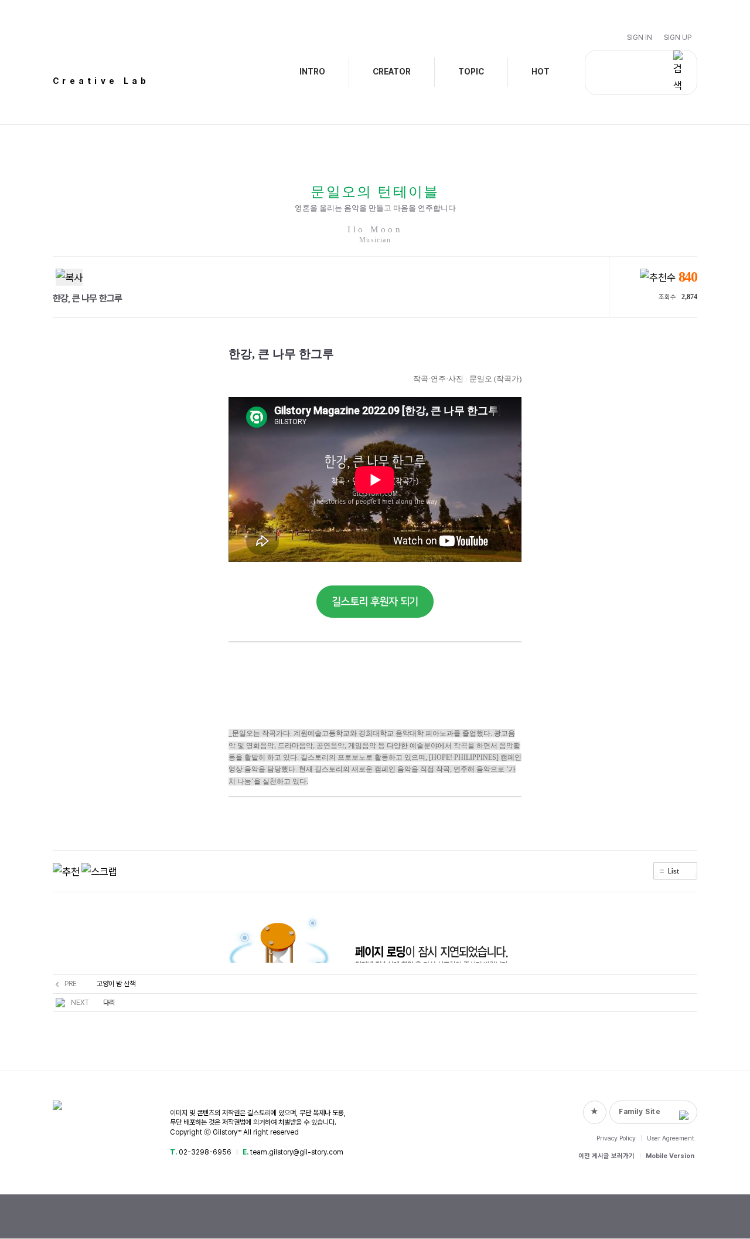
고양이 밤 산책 (116, 984)
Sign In (639, 37)
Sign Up (677, 37)
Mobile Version (670, 1156)
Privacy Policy (616, 1138)
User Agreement (670, 1138)
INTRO (312, 71)
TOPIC (471, 71)
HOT (540, 71)
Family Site (640, 1112)
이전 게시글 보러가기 (606, 1156)
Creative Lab (101, 81)
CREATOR (392, 71)
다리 (109, 1002)
